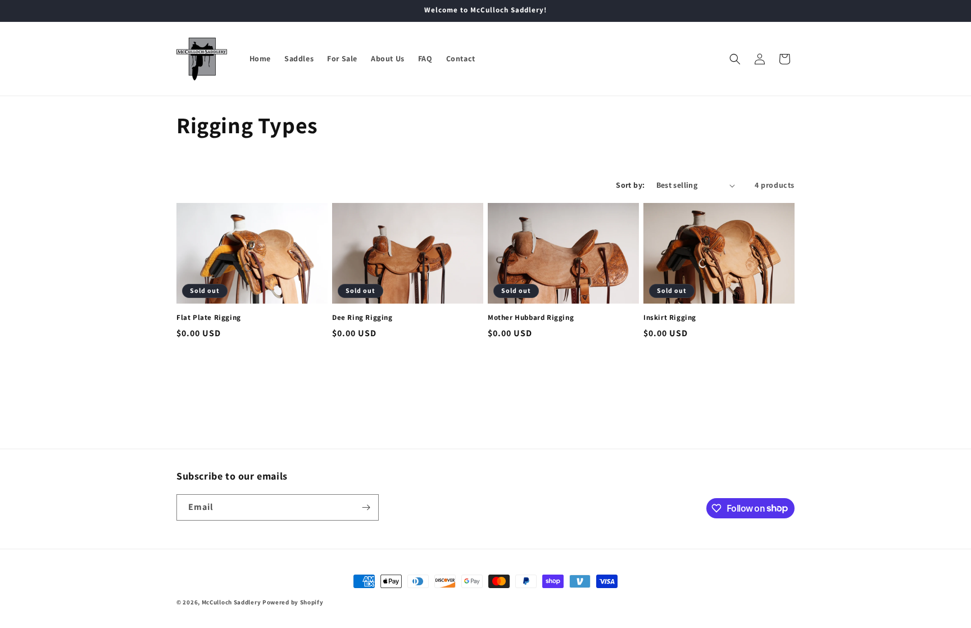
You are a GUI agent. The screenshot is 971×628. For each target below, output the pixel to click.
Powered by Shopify (293, 602)
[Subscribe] (365, 507)
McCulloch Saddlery (231, 602)
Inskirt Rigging (669, 317)
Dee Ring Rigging (362, 317)
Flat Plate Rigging (208, 317)
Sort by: (630, 185)
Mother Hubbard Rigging (531, 317)
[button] (735, 59)
